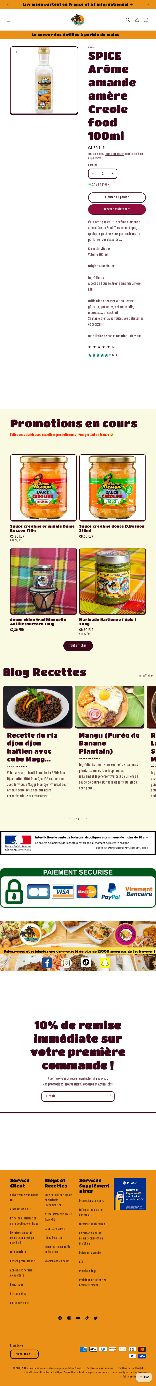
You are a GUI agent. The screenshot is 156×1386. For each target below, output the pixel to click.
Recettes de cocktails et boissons (58, 1249)
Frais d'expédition (114, 153)
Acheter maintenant (117, 209)
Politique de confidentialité (132, 1368)
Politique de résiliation (134, 1376)
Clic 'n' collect (19, 1293)
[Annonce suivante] (148, 4)
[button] (8, 19)
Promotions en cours (57, 1261)
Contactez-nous (19, 1303)
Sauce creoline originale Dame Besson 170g (42, 528)
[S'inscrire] (109, 1096)
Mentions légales (121, 1372)
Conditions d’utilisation (38, 1372)
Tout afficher (78, 645)
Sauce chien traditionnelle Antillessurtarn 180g (38, 622)
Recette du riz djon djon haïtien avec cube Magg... (32, 747)
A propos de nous (20, 1209)
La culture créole (55, 1228)
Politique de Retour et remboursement (92, 1282)
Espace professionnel (23, 1261)
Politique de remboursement (100, 1368)
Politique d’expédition (64, 1372)
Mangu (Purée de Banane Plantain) (109, 743)
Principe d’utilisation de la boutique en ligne (24, 1221)
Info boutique (18, 1252)
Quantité (92, 165)
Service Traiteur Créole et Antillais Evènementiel (58, 1200)
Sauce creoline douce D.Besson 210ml (112, 528)
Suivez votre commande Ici (24, 1197)
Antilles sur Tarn (30, 1368)
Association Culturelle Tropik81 (58, 1217)
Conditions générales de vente (94, 1372)
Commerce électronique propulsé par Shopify (60, 1368)
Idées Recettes (53, 1237)
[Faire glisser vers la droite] (86, 819)
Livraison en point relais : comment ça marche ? (22, 1238)
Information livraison (92, 1224)
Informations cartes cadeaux (91, 1212)
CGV (81, 1262)
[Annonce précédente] (7, 4)
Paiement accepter (90, 1252)
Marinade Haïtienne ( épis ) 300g (107, 621)
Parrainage (16, 1284)
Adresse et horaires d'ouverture (22, 1273)
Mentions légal (88, 1271)
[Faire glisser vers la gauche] (69, 819)
